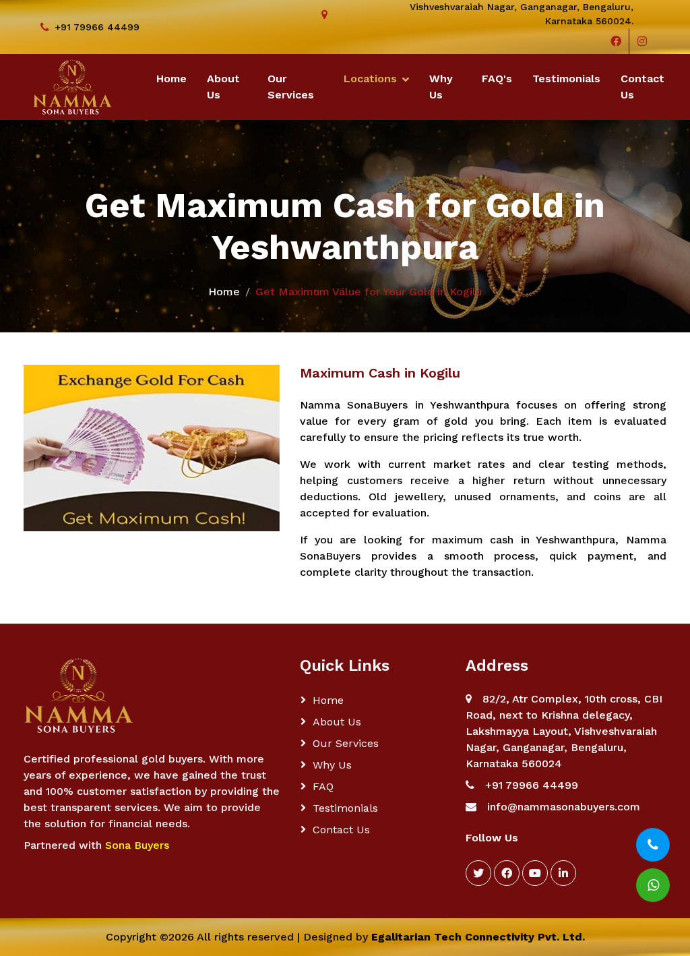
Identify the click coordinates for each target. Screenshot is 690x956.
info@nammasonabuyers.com (563, 806)
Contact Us (642, 86)
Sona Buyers (137, 845)
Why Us (441, 86)
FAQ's (497, 78)
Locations (370, 78)
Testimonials (566, 78)
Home (171, 78)
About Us (223, 86)
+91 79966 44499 (97, 27)
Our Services (291, 86)
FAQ (323, 786)
